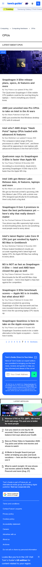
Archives (33, 342)
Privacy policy (8, 514)
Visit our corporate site (20, 487)
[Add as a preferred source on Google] (11, 494)
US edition (21, 560)
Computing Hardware (20, 28)
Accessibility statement (11, 524)
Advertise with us (9, 534)
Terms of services (29, 384)
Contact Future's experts (12, 509)
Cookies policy (8, 519)
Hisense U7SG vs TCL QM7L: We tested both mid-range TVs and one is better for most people (22, 421)
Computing (4, 28)
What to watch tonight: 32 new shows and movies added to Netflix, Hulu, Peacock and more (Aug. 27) (21, 468)
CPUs (33, 28)
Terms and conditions (11, 504)
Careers (6, 529)
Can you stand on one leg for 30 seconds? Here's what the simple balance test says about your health (20, 432)
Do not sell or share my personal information (20, 550)
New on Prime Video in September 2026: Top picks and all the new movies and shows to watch (22, 443)
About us (6, 539)
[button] (38, 4)
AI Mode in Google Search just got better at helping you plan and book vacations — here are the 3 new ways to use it (22, 456)
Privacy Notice (30, 385)
